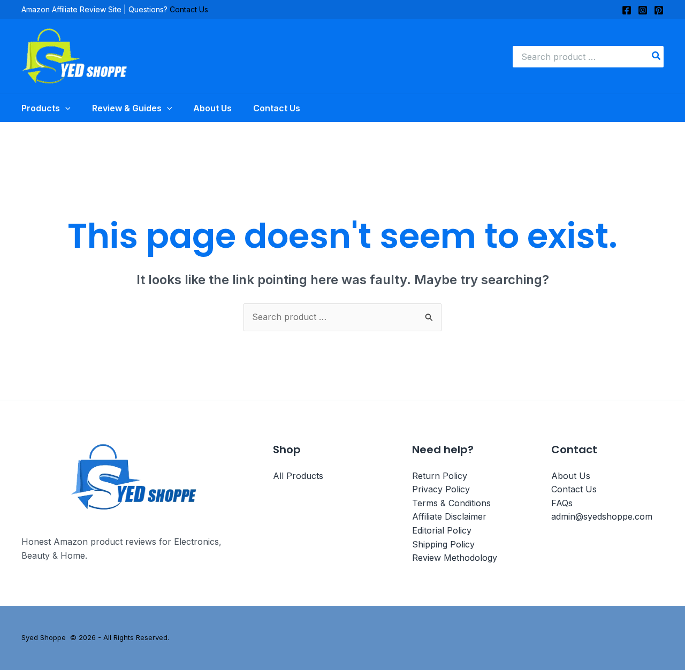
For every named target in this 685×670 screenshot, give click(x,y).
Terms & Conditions (451, 503)
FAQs (562, 503)
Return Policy (439, 475)
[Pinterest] (659, 10)
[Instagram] (643, 10)
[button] (65, 108)
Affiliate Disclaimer (449, 516)
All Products (298, 475)
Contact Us (189, 9)
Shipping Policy (443, 544)
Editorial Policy (441, 530)
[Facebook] (626, 10)
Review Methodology (454, 557)
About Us (570, 475)
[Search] (657, 56)
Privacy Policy (441, 489)
